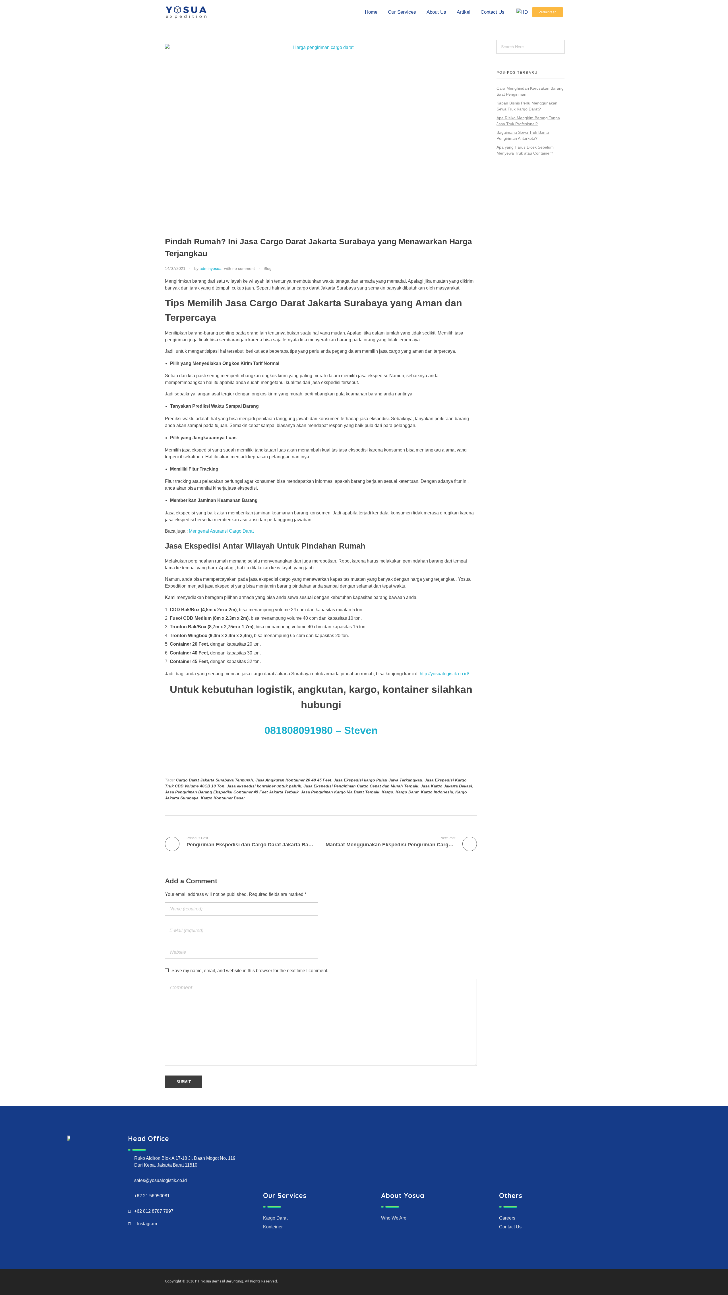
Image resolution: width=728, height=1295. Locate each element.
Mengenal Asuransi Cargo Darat (221, 531)
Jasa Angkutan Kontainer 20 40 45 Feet (293, 780)
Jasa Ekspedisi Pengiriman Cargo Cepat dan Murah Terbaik (360, 786)
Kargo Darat (407, 792)
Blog (268, 268)
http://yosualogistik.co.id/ (444, 673)
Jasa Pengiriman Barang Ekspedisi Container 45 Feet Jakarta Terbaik (232, 792)
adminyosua (211, 268)
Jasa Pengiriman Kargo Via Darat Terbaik (340, 792)
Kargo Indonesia (437, 792)
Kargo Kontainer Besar (223, 798)
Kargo (387, 792)
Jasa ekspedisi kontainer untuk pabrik (264, 786)
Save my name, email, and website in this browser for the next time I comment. (249, 970)
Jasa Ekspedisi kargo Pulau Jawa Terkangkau (378, 780)
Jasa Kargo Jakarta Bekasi (446, 786)
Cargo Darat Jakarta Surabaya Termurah (214, 780)
